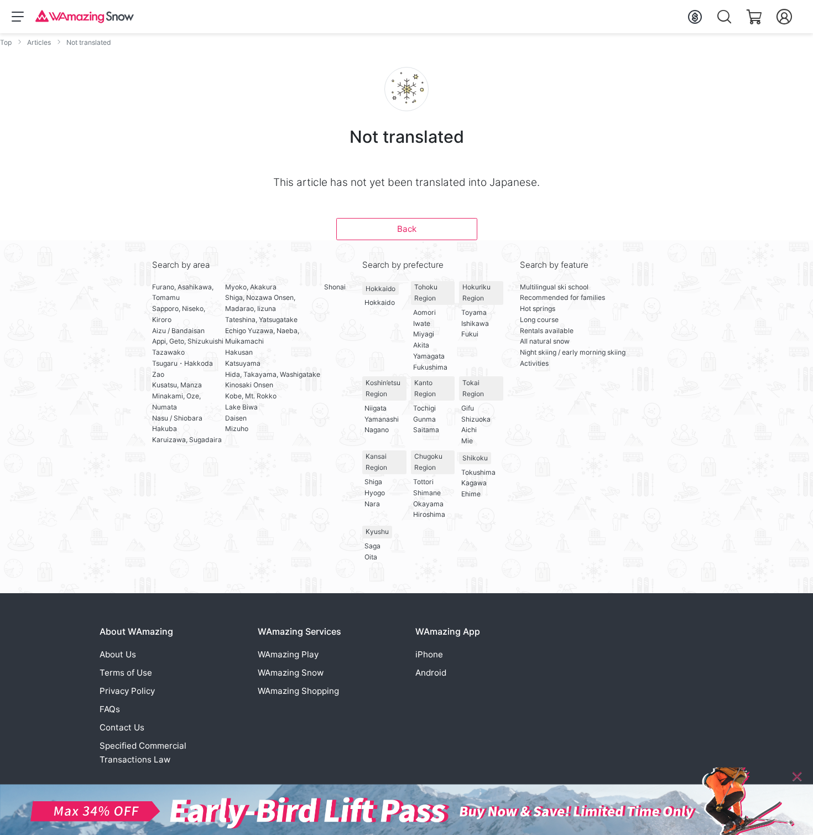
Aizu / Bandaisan (178, 330)
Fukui (469, 334)
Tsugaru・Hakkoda (182, 363)
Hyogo (374, 493)
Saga (372, 546)
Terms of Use (126, 672)
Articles (39, 42)
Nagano (376, 430)
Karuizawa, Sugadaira (187, 439)
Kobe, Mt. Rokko (251, 396)
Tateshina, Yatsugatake (261, 319)
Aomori (424, 312)
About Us (118, 654)
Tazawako (168, 352)
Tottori (423, 482)
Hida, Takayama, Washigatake (272, 374)
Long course (539, 319)
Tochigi (424, 408)
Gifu (467, 408)
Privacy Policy (127, 691)
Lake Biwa (241, 407)
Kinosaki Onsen (249, 385)
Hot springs (537, 308)
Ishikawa (475, 323)
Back (406, 229)
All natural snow (545, 341)
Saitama (426, 430)
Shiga (373, 482)
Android (430, 672)
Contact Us (122, 727)
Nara (372, 504)
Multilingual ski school (554, 287)
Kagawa (474, 483)
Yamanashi (381, 419)
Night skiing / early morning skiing (573, 352)
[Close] (797, 776)
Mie (467, 441)
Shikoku (475, 458)
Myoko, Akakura (251, 287)
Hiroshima (429, 514)
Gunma (424, 419)
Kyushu (377, 531)
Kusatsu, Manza (177, 385)
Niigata (375, 408)
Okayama (428, 504)
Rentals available (547, 330)
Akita (421, 345)
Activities (534, 363)
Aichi (469, 430)
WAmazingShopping (298, 691)
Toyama (474, 312)
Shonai (335, 287)
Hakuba (164, 428)
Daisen (236, 418)
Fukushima (430, 367)
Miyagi (423, 334)
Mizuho (236, 428)
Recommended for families (562, 297)
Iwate (421, 323)
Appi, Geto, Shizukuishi (187, 341)
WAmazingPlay (288, 654)
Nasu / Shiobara (177, 418)
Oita (370, 557)
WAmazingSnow (291, 672)
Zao (158, 374)
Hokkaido (380, 288)
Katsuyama (242, 363)
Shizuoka (476, 419)
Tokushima (478, 472)
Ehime (471, 494)
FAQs (110, 709)
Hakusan (239, 352)
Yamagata (429, 356)
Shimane (427, 493)
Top (6, 42)
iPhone (429, 654)
